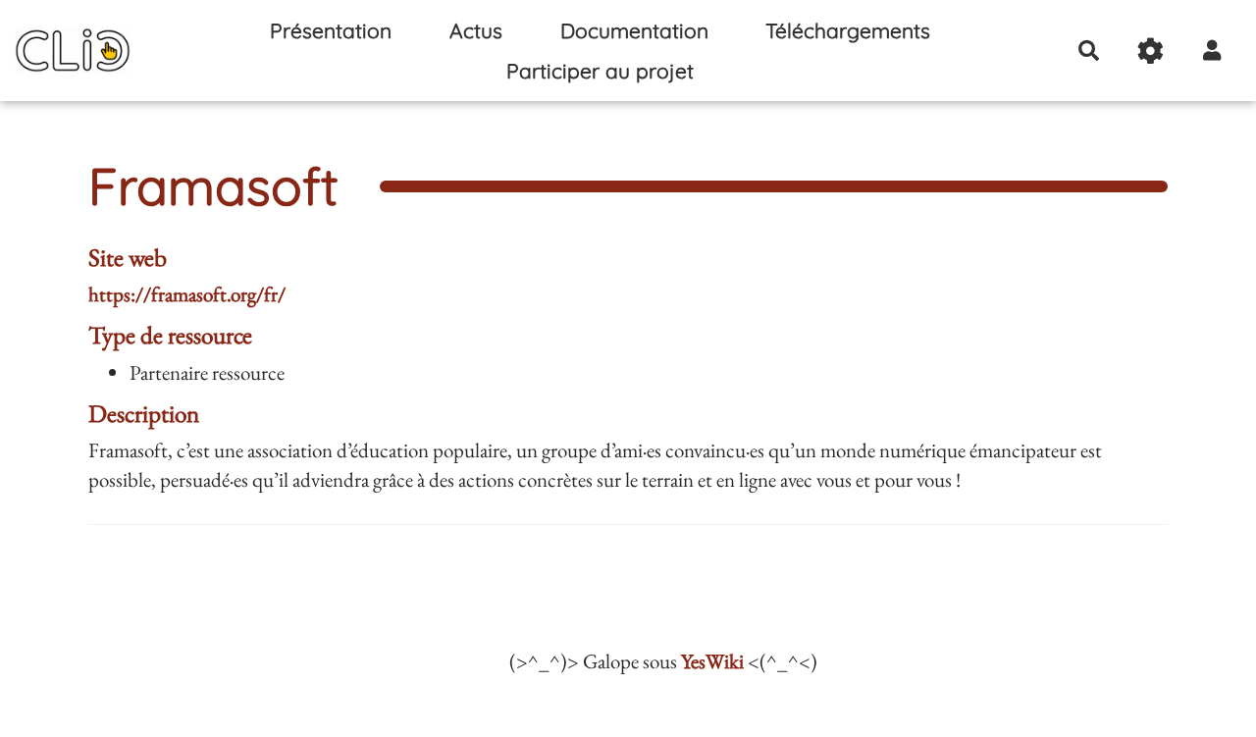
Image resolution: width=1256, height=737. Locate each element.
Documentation (634, 30)
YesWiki (712, 661)
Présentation (331, 30)
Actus (475, 30)
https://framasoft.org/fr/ (187, 294)
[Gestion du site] (1151, 50)
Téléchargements (847, 30)
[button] (1212, 50)
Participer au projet (600, 70)
